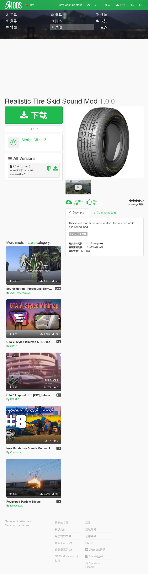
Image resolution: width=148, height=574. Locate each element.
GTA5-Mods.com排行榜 (66, 558)
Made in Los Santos (17, 525)
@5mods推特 (96, 549)
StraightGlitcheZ (34, 139)
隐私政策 (90, 529)
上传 (93, 5)
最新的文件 (61, 522)
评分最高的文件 (64, 549)
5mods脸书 (95, 556)
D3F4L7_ (15, 399)
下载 (38, 115)
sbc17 (13, 346)
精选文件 (60, 529)
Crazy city (16, 452)
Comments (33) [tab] (105, 212)
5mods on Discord (93, 565)
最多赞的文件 (63, 536)
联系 (88, 522)
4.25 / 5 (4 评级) (136, 204)
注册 (122, 5)
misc (31, 242)
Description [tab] (78, 212)
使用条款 (90, 536)
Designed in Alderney (18, 521)
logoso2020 (16, 505)
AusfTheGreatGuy (20, 292)
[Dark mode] (132, 5)
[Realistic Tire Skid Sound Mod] (105, 142)
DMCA (89, 543)
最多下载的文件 (64, 543)
